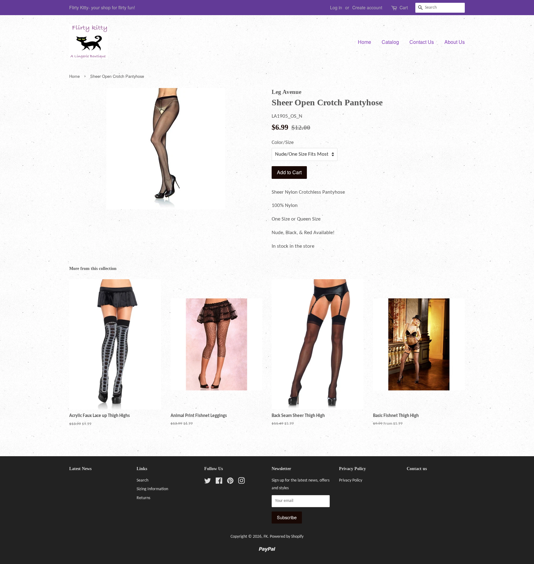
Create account (367, 7)
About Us (454, 41)
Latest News (80, 468)
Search (142, 480)
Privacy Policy (350, 480)
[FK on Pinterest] (230, 482)
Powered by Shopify (286, 536)
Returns (143, 498)
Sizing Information (152, 489)
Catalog (390, 41)
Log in (336, 7)
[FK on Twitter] (207, 482)
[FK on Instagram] (241, 482)
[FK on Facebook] (218, 482)
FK (266, 536)
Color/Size (283, 142)
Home (364, 41)
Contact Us (421, 41)
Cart (404, 7)
